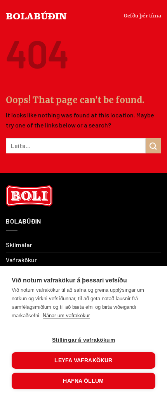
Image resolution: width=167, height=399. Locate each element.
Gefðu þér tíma (142, 15)
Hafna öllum (83, 381)
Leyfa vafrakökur (83, 360)
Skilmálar (19, 244)
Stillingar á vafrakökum (83, 340)
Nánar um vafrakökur (66, 315)
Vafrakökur (21, 259)
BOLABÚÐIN (36, 15)
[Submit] (153, 145)
